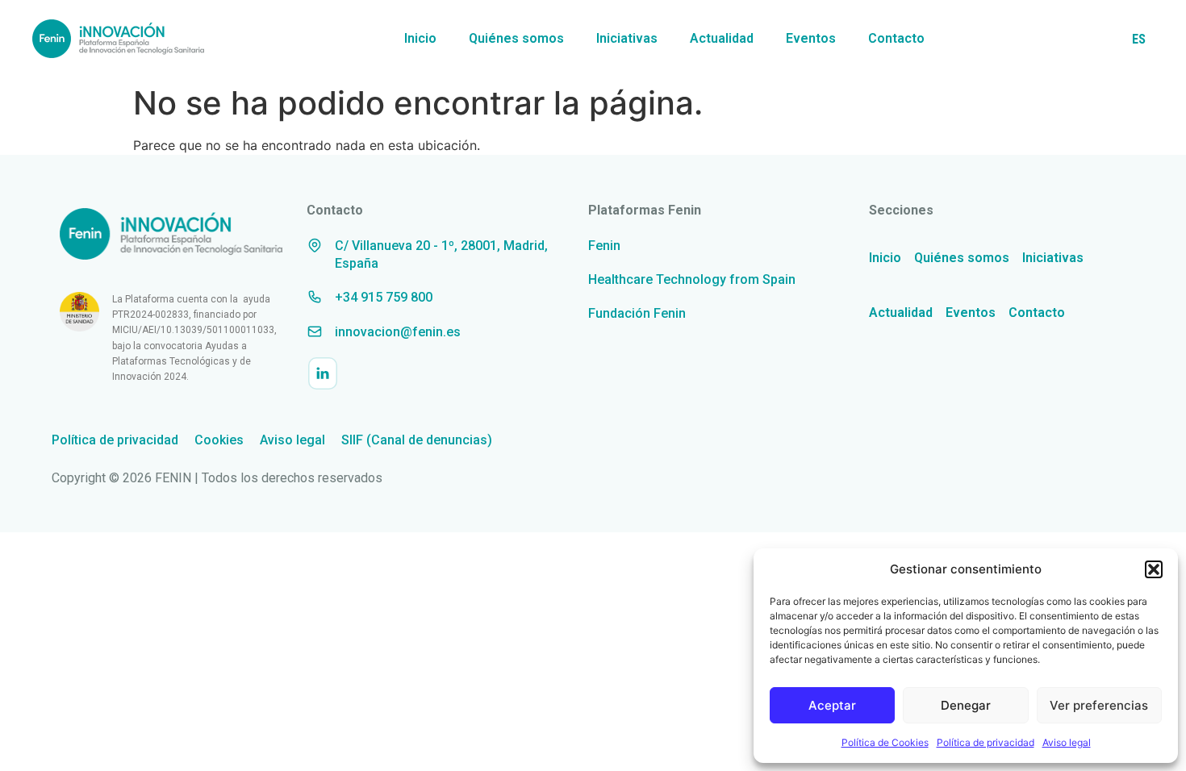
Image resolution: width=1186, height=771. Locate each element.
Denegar (966, 705)
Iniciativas (627, 38)
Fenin (604, 245)
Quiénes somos (516, 38)
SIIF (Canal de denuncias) (416, 440)
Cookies (219, 440)
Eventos (811, 38)
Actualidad (722, 38)
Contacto (896, 38)
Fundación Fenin (637, 313)
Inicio (420, 38)
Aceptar (832, 705)
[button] (1154, 569)
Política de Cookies (885, 742)
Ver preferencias (1099, 705)
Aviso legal (1066, 742)
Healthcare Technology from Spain (692, 279)
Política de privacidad (985, 742)
